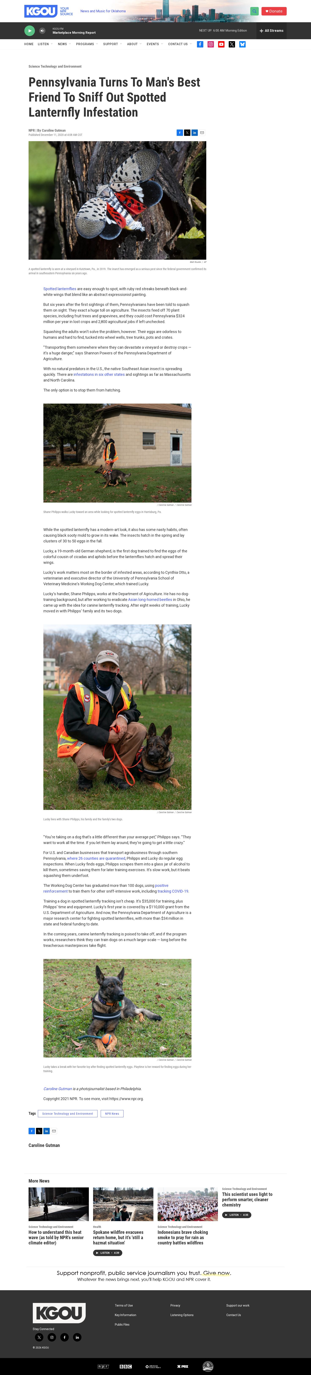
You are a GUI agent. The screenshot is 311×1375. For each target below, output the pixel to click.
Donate (275, 11)
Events (153, 44)
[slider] (49, 30)
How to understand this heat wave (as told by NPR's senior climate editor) (56, 1237)
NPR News (112, 1113)
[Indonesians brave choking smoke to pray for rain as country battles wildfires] (188, 1204)
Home (29, 44)
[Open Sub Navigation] (52, 44)
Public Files (122, 1324)
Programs (85, 44)
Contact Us (178, 44)
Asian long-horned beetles (150, 599)
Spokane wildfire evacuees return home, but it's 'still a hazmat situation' (118, 1237)
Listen (43, 44)
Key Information (125, 1315)
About (132, 44)
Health (97, 1227)
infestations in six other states (99, 374)
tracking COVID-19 (173, 891)
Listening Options (182, 1315)
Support (110, 44)
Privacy (175, 1305)
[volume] (42, 31)
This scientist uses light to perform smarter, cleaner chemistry (247, 1200)
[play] (29, 30)
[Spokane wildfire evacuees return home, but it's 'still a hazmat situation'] (123, 1204)
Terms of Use (124, 1305)
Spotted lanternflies (59, 289)
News (62, 44)
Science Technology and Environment (55, 66)
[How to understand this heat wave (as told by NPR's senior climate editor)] (59, 1204)
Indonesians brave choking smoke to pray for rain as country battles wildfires (183, 1237)
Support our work (237, 1305)
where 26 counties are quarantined (96, 858)
